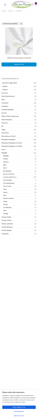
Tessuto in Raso (6, 220)
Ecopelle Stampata (7, 109)
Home (4, 11)
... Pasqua (4, 89)
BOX (3, 99)
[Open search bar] (33, 4)
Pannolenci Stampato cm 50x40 (11, 146)
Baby (4, 165)
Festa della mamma (8, 183)
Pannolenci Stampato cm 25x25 (11, 143)
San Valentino (7, 207)
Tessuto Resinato (7, 227)
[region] (19, 404)
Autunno (6, 162)
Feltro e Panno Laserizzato (10, 116)
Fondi (5, 189)
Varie (4, 210)
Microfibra (5, 133)
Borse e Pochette (8, 174)
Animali (5, 159)
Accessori (4, 93)
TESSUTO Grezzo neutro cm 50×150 (19, 58)
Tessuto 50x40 (6, 217)
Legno (3, 129)
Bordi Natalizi (7, 171)
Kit (2, 126)
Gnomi (5, 192)
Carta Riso (4, 103)
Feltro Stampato (6, 119)
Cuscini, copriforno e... (10, 177)
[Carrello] (35, 4)
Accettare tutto (19, 407)
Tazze (3, 149)
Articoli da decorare (7, 96)
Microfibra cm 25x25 (8, 136)
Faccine (3, 113)
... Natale (4, 86)
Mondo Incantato (8, 198)
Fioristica (4, 123)
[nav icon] (5, 5)
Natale (5, 201)
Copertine (4, 106)
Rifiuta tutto (19, 416)
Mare (4, 195)
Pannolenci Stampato (8, 139)
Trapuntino (5, 233)
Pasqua (5, 204)
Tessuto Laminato (7, 223)
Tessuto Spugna (6, 230)
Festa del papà (7, 180)
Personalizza (19, 411)
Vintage (5, 213)
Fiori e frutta (7, 186)
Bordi (5, 168)
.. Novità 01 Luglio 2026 (9, 83)
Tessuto (10, 11)
